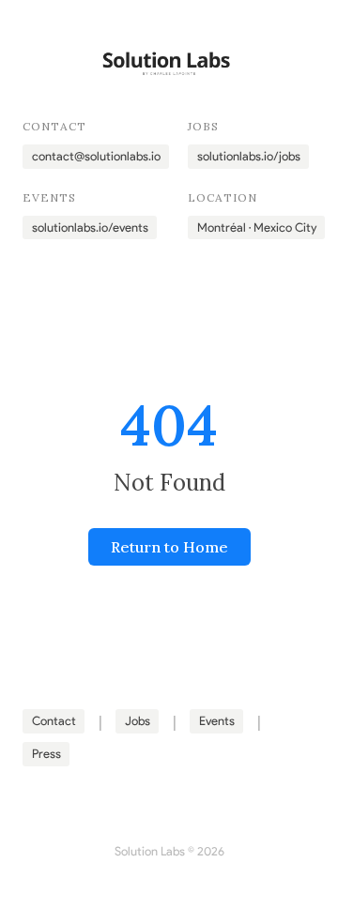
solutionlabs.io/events (90, 227)
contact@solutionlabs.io (96, 156)
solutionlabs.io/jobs (248, 156)
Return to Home (169, 546)
